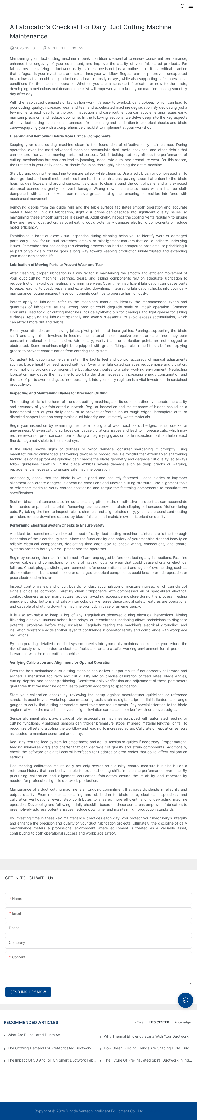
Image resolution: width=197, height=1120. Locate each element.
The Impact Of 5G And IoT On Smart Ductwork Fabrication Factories (52, 1060)
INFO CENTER (159, 1022)
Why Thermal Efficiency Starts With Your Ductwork (146, 1036)
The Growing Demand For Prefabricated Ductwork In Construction (52, 1048)
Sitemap (155, 1111)
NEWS (138, 1022)
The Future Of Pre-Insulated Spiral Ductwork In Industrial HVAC (148, 1060)
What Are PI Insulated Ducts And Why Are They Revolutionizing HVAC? (36, 1035)
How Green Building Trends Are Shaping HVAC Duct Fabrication (148, 1048)
